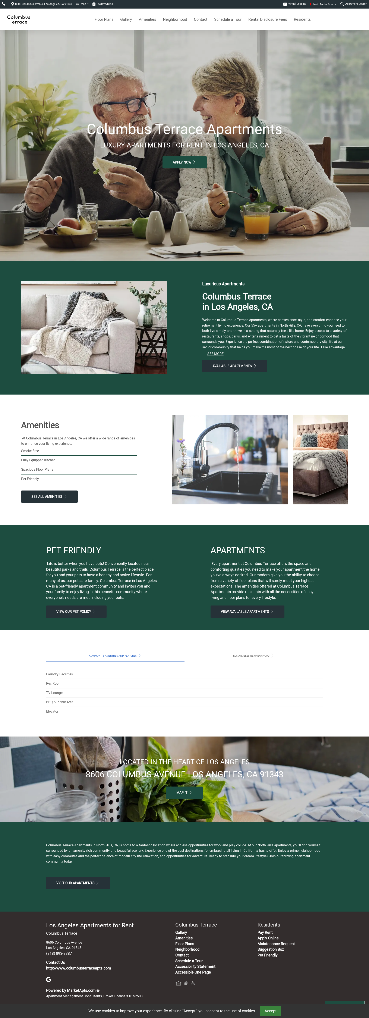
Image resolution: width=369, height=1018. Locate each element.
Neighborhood (175, 19)
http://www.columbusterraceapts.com (78, 968)
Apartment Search (356, 3)
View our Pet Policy (74, 612)
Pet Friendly (268, 955)
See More (215, 354)
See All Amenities (47, 497)
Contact (200, 19)
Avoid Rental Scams (323, 4)
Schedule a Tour (228, 19)
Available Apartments (232, 366)
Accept (271, 1011)
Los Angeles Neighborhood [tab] (251, 655)
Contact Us (55, 962)
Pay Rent (265, 932)
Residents (302, 19)
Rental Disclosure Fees (267, 19)
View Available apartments (245, 612)
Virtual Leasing (297, 3)
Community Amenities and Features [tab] (113, 655)
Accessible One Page (193, 972)
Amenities (147, 19)
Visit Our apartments (75, 883)
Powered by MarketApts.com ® (73, 990)
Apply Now (182, 162)
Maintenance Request (276, 944)
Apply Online (105, 3)
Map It (182, 793)
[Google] (48, 979)
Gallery (126, 19)
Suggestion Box (271, 949)
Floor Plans (104, 19)
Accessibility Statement (195, 966)
